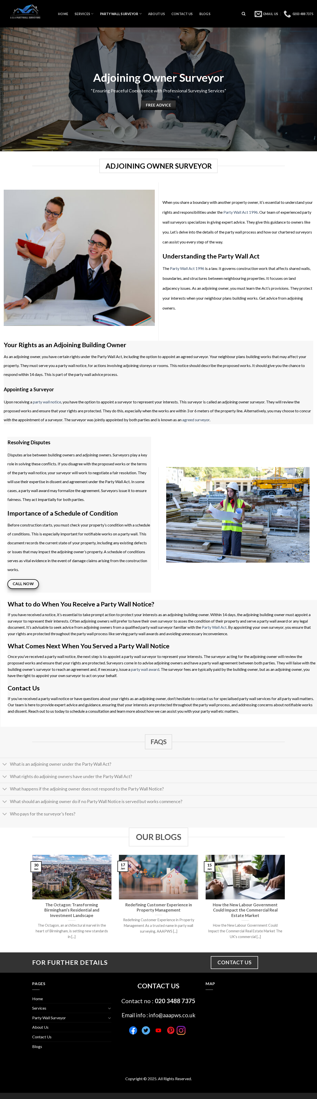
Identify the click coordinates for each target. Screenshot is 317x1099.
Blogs (205, 14)
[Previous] (31, 903)
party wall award (145, 669)
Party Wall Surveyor (119, 14)
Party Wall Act (214, 627)
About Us (156, 14)
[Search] (244, 14)
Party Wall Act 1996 (240, 212)
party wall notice (47, 401)
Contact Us (182, 14)
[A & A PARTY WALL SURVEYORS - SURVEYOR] (27, 13)
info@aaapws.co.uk (172, 1015)
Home (63, 14)
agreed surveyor (196, 419)
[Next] (286, 903)
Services (82, 14)
